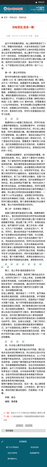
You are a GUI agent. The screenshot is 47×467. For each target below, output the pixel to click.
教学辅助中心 (12, 459)
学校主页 (41, 2)
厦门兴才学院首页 (12, 447)
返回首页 (19, 425)
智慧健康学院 (34, 453)
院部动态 (13, 17)
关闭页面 (29, 425)
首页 (6, 17)
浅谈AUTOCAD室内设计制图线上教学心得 (28, 413)
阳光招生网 (35, 447)
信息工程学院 (12, 453)
